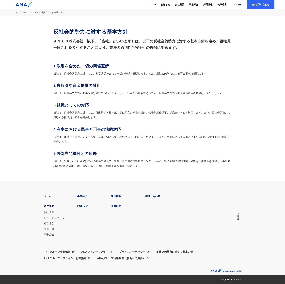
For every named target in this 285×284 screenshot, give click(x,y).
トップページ (22, 12)
